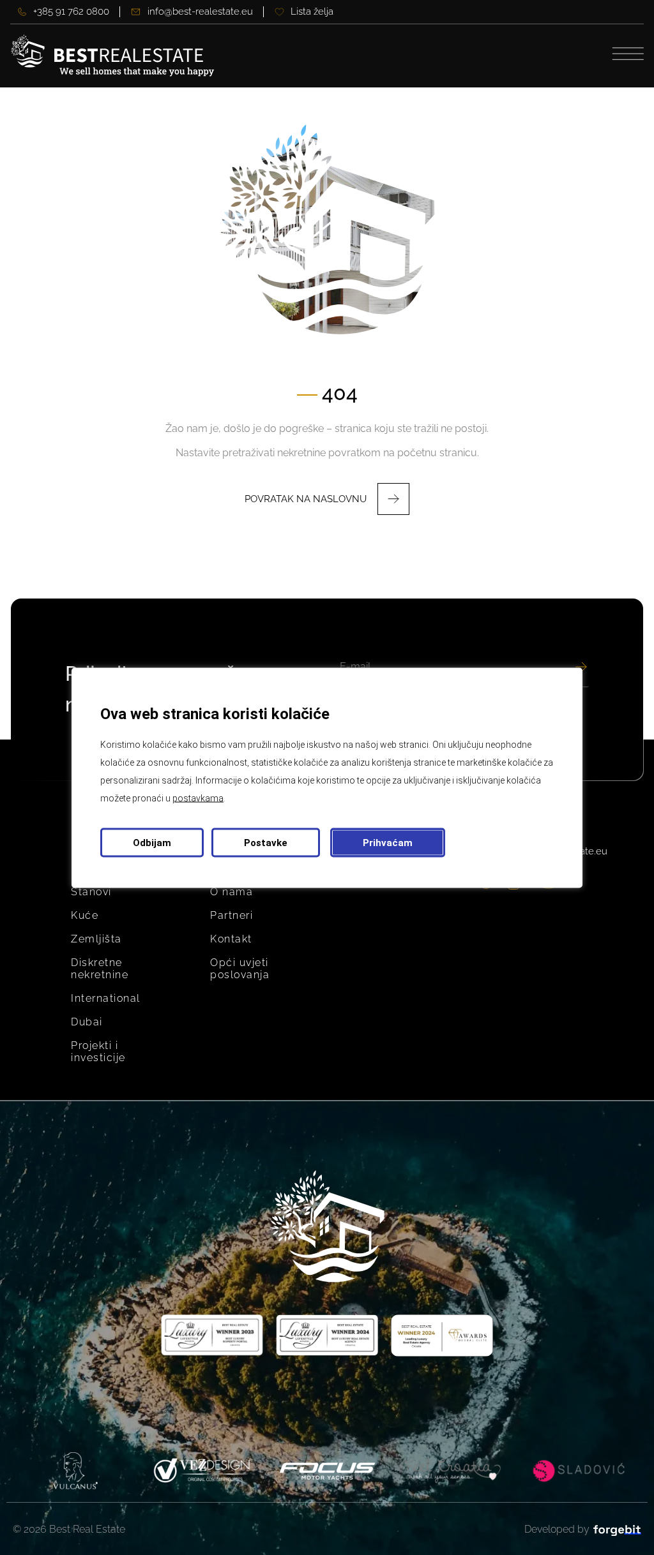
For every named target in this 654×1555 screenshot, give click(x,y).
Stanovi (91, 892)
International (106, 998)
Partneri (231, 915)
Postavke (265, 842)
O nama (231, 892)
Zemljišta (96, 939)
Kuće (84, 915)
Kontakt (231, 939)
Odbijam (152, 842)
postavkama (198, 797)
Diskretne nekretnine (99, 968)
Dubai (87, 1022)
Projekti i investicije (98, 1051)
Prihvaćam (388, 842)
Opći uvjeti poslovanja (240, 968)
